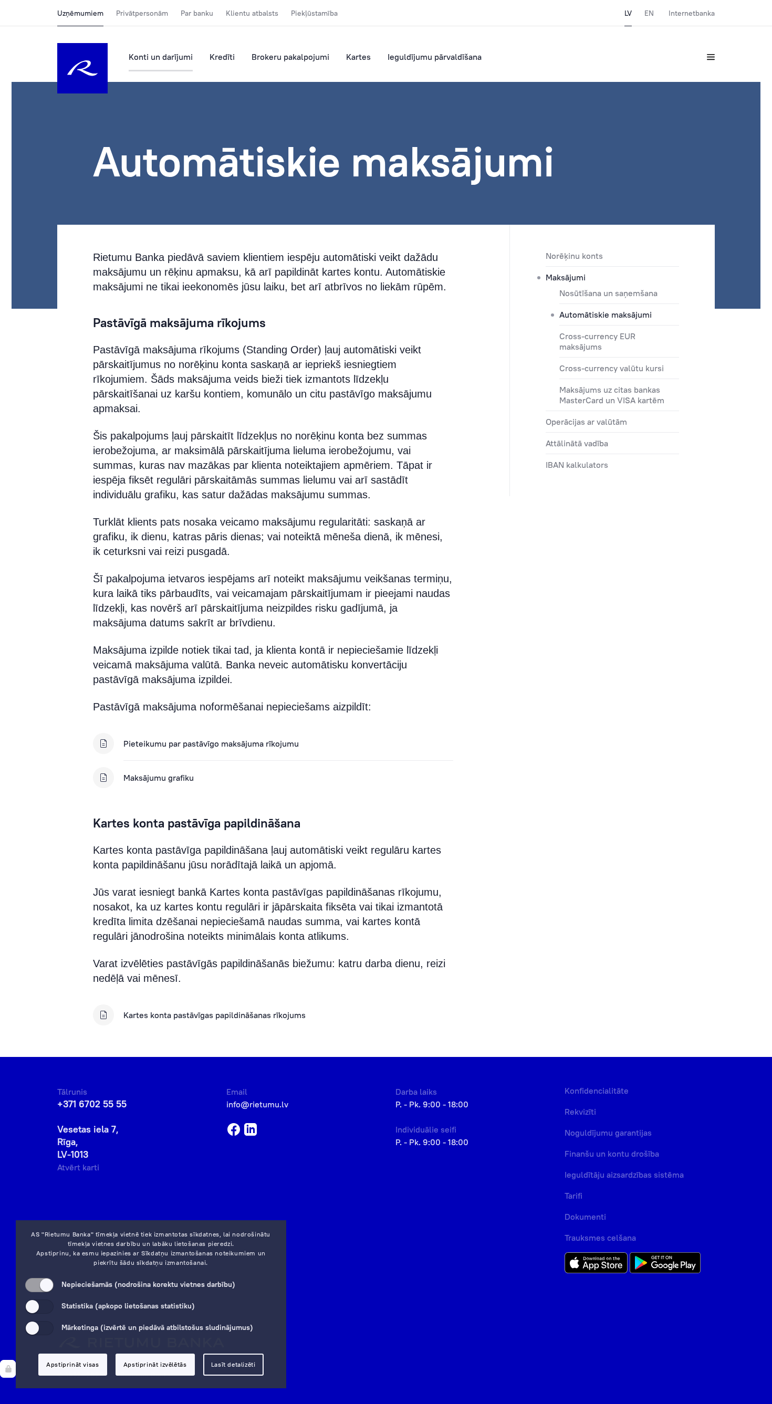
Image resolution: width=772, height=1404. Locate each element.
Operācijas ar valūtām (586, 421)
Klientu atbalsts (252, 13)
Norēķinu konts (574, 255)
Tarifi (573, 1195)
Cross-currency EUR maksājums (597, 341)
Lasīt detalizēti (233, 1364)
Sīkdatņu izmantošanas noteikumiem (198, 1253)
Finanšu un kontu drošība (612, 1153)
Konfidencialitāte (597, 1090)
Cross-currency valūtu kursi (611, 368)
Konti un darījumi (161, 56)
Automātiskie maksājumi (605, 314)
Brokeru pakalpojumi (290, 56)
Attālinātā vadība (577, 443)
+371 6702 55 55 (92, 1104)
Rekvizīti (580, 1111)
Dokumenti (585, 1216)
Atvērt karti (78, 1167)
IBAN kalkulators (577, 464)
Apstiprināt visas (72, 1364)
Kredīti (222, 56)
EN (649, 13)
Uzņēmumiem (80, 13)
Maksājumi (566, 277)
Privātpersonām (142, 13)
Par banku (197, 13)
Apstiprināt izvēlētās (155, 1364)
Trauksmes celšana (600, 1237)
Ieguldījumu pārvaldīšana (435, 56)
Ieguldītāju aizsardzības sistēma (624, 1174)
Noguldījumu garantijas (608, 1132)
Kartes (358, 56)
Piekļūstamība (314, 13)
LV (628, 13)
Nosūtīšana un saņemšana (608, 293)
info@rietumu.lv (257, 1104)
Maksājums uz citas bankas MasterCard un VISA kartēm (611, 394)
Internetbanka (692, 13)
